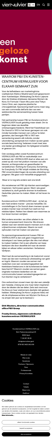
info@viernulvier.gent (26, 341)
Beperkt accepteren (26, 428)
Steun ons (26, 390)
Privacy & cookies (26, 373)
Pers (26, 367)
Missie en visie (26, 355)
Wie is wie (26, 358)
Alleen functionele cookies (26, 422)
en (38, 5)
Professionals (26, 370)
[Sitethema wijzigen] (31, 5)
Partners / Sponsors (26, 364)
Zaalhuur (26, 393)
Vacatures (26, 361)
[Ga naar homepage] (15, 4)
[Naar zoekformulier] (43, 5)
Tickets (26, 387)
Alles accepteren (26, 434)
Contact (26, 384)
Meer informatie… (8, 415)
